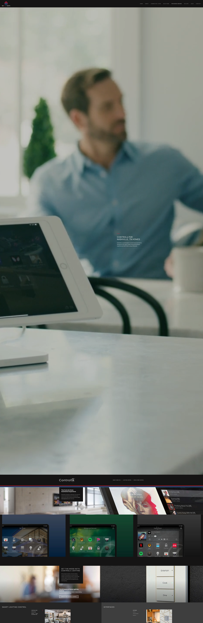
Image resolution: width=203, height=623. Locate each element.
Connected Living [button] (156, 3)
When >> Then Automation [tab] (34, 614)
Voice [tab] (134, 611)
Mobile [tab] (134, 615)
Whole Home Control (139, 480)
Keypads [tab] (135, 610)
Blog (192, 3)
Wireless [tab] (33, 611)
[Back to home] (6, 3)
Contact (198, 3)
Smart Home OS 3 (117, 480)
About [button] (147, 3)
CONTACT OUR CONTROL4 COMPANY (69, 596)
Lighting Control (127, 480)
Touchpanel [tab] (136, 613)
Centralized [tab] (34, 610)
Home (141, 3)
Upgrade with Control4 (67, 508)
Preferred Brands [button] (176, 3)
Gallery (186, 3)
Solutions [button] (166, 3)
